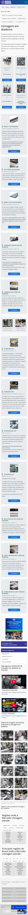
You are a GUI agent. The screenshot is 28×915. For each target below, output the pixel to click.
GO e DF (15, 861)
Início (14, 888)
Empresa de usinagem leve (8, 21)
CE (10, 861)
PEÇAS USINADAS (6, 662)
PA (23, 861)
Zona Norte (14, 825)
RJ (3, 858)
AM (19, 861)
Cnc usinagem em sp (20, 21)
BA (7, 861)
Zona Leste (11, 827)
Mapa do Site (14, 897)
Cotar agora (7, 80)
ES (10, 858)
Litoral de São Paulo (7, 830)
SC (20, 858)
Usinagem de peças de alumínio (9, 18)
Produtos (14, 891)
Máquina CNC (5, 653)
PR (17, 858)
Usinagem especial (22, 18)
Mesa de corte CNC (7, 656)
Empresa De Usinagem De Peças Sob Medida (12, 15)
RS (24, 858)
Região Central (6, 825)
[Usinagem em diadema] (7, 62)
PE (3, 861)
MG (7, 858)
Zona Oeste (21, 825)
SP (13, 858)
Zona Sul (5, 827)
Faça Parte (14, 901)
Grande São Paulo (19, 827)
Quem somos (14, 894)
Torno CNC (5, 659)
